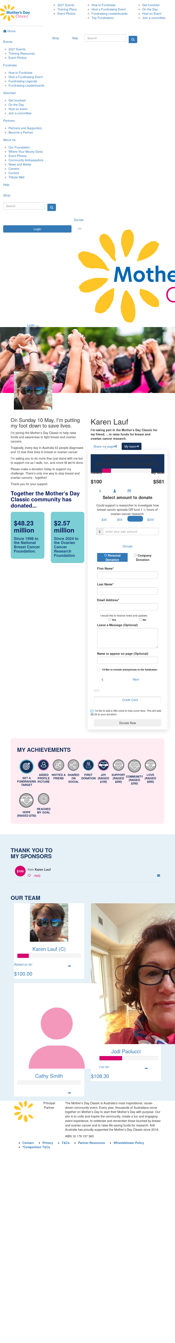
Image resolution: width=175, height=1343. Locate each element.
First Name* (105, 568)
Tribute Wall (16, 177)
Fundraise (10, 65)
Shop (6, 195)
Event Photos (17, 57)
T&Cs (66, 1143)
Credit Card (130, 700)
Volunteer (9, 93)
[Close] (37, 326)
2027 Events (17, 49)
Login (37, 229)
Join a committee (20, 113)
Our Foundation (19, 147)
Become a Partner (21, 132)
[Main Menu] (79, 228)
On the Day (16, 104)
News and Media (20, 164)
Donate (79, 220)
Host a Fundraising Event (26, 77)
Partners (9, 120)
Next (136, 679)
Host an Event (151, 13)
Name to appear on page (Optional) (122, 653)
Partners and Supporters (25, 128)
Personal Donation (113, 557)
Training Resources (22, 53)
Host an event (18, 109)
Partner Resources (91, 1143)
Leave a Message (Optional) (117, 625)
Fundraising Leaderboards (26, 85)
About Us (9, 140)
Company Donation (144, 557)
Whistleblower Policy (129, 1143)
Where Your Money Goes (26, 151)
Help (6, 184)
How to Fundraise (20, 72)
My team (130, 446)
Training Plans (67, 9)
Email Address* (108, 600)
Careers (14, 168)
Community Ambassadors (26, 160)
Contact (14, 173)
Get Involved (17, 100)
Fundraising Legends (23, 81)
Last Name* (105, 584)
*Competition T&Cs (36, 1147)
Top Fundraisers (103, 18)
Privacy (47, 1143)
